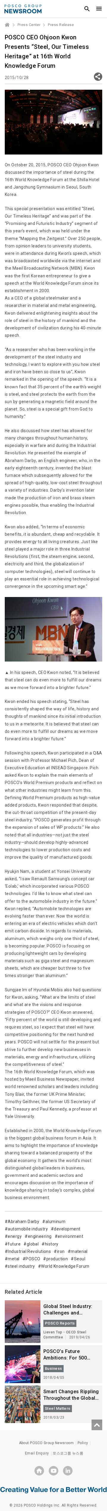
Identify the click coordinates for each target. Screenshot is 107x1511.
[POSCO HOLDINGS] (39, 1470)
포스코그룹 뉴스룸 (68, 1453)
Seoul (79, 1258)
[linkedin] (68, 1470)
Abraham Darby (23, 1221)
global (33, 1244)
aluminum (55, 1221)
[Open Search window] (87, 8)
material (79, 1251)
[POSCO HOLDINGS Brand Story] (53, 1489)
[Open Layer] (98, 77)
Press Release (61, 24)
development (67, 1229)
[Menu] (99, 9)
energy (15, 1236)
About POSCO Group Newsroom (46, 1443)
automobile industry (28, 1229)
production (57, 1258)
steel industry (21, 1266)
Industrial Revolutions (29, 1251)
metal (13, 1258)
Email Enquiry (37, 1453)
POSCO (33, 1258)
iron (60, 1251)
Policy (83, 1443)
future (14, 1244)
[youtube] (53, 1470)
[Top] (97, 1425)
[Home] (7, 25)
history (52, 1244)
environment (70, 1236)
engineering (39, 1236)
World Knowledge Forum (65, 1266)
